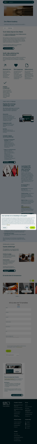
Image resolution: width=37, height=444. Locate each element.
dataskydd (8, 224)
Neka (27, 227)
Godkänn (32, 227)
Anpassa (4, 227)
